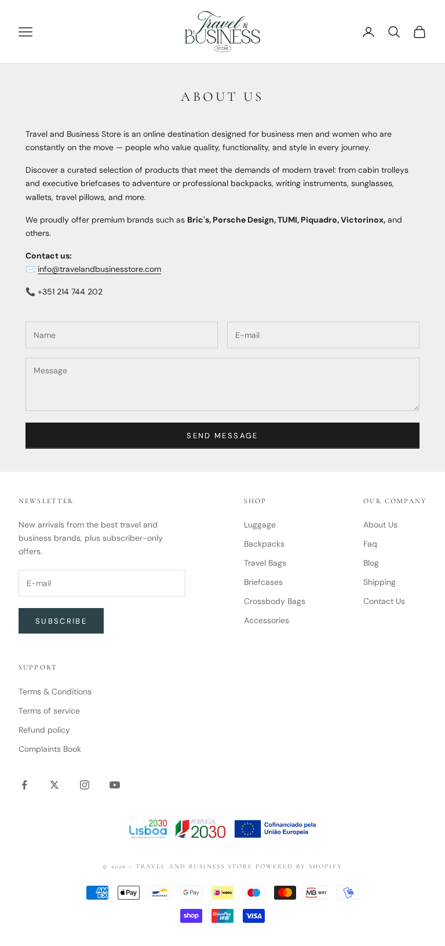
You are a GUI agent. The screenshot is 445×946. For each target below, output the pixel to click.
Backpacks (264, 544)
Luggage (260, 524)
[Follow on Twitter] (54, 785)
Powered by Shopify (299, 866)
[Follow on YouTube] (115, 785)
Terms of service (49, 710)
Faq (370, 544)
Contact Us (384, 601)
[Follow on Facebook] (24, 785)
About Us (380, 524)
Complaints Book (50, 749)
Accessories (266, 620)
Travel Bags (265, 563)
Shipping (379, 582)
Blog (371, 563)
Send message (222, 436)
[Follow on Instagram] (84, 785)
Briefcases (263, 582)
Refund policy (44, 730)
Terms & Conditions (55, 691)
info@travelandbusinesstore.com (99, 269)
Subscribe (61, 621)
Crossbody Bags (274, 601)
